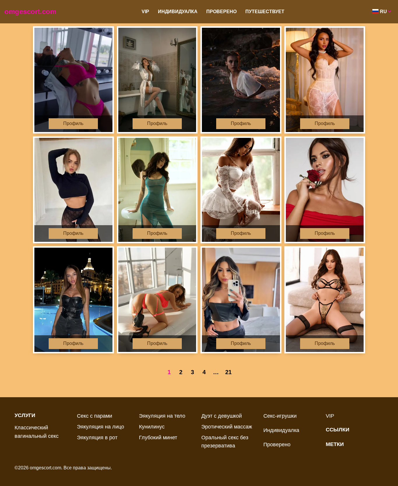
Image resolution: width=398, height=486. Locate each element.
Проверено (221, 11)
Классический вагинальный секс (37, 432)
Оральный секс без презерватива (224, 442)
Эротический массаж (226, 427)
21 (228, 372)
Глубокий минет (158, 437)
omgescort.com (30, 11)
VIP (145, 11)
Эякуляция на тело (162, 416)
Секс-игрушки (280, 416)
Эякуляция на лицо (100, 427)
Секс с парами (94, 416)
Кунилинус (152, 427)
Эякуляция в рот (97, 437)
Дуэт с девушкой (221, 416)
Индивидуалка (178, 11)
